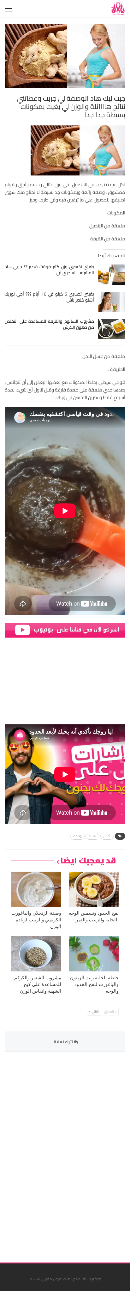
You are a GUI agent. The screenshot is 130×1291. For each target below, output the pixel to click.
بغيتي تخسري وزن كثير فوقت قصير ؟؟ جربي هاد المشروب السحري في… (49, 270)
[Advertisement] (78, 1153)
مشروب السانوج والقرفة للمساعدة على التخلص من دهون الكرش (49, 324)
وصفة (77, 836)
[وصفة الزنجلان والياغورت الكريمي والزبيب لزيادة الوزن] (36, 889)
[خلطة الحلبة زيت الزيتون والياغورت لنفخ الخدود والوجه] (94, 953)
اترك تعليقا (63, 1042)
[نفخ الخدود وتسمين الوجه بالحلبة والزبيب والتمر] (94, 889)
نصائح (92, 836)
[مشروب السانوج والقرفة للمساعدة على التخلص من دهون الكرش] (112, 329)
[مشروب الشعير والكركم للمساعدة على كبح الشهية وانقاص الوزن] (36, 953)
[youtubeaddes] (65, 629)
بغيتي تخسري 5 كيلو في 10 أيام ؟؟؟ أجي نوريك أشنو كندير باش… (49, 297)
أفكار (106, 836)
